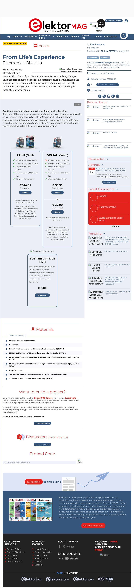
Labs (97, 37)
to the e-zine (44, 481)
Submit (38, 561)
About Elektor (42, 549)
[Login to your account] (126, 20)
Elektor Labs (41, 555)
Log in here (21, 126)
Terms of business (16, 552)
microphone (93, 58)
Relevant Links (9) (17, 336)
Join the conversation (109, 85)
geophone (105, 58)
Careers (38, 565)
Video (74, 37)
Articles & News (45, 36)
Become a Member (113, 21)
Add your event (109, 182)
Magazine (29, 37)
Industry (61, 37)
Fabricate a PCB (43, 423)
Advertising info (15, 561)
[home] (8, 36)
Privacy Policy (14, 549)
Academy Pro (86, 36)
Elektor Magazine (43, 552)
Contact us (12, 558)
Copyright (12, 555)
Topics (16, 37)
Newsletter (110, 37)
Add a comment (43, 444)
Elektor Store (41, 558)
